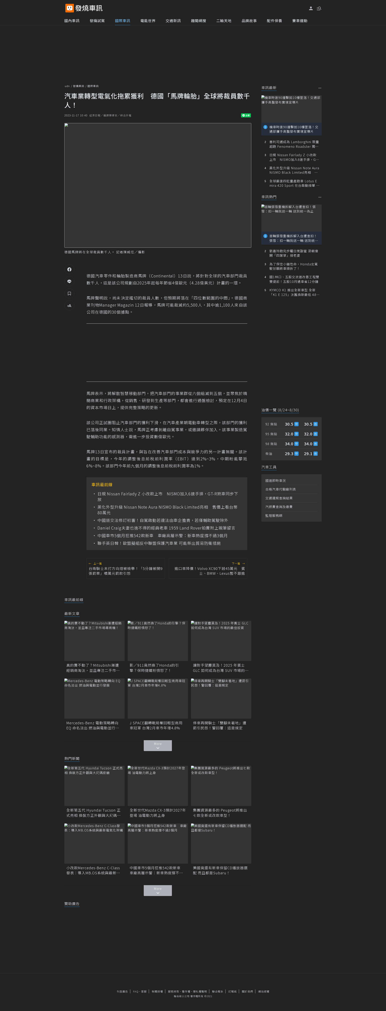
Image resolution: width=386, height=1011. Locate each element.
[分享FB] (69, 269)
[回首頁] (89, 8)
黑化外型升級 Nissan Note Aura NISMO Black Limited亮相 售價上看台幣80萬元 (168, 509)
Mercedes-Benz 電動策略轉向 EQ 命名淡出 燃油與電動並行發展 (92, 725)
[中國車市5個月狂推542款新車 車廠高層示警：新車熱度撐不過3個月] (158, 843)
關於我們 (247, 991)
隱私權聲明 (200, 991)
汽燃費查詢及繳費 (279, 506)
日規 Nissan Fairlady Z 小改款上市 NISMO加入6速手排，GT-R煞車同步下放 (168, 496)
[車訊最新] (320, 88)
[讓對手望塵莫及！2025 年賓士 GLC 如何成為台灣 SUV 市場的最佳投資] (221, 641)
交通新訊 (173, 20)
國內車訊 (72, 20)
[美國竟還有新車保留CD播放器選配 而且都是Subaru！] (221, 843)
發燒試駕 (97, 20)
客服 (144, 991)
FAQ (136, 991)
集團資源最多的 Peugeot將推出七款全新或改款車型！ (220, 813)
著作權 (186, 991)
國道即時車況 (275, 480)
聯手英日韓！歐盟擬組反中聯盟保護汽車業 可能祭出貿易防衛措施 (159, 543)
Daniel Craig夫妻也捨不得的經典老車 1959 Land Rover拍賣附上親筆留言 (166, 528)
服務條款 (173, 991)
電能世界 (148, 20)
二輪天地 (224, 20)
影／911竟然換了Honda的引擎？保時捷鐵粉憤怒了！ (154, 668)
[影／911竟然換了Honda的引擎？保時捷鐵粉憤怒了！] (158, 641)
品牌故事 (249, 20)
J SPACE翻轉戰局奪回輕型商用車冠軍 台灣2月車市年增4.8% (156, 725)
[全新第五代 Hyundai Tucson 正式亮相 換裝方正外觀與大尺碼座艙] (94, 786)
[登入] (311, 8)
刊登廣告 (122, 991)
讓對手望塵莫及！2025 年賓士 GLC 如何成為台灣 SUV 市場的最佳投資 (221, 668)
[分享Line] (69, 281)
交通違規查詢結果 (279, 498)
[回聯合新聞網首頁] (69, 8)
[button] (319, 8)
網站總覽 (263, 991)
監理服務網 (273, 515)
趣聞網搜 (198, 20)
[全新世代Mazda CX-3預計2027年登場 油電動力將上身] (158, 786)
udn (67, 86)
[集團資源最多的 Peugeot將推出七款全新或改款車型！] (221, 786)
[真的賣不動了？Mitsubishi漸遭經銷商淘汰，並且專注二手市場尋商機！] (94, 641)
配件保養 (274, 20)
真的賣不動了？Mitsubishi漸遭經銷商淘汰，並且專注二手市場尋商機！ (93, 668)
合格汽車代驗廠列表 (280, 489)
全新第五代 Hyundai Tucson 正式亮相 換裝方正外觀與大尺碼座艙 (93, 813)
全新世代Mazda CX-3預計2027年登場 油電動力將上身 (158, 813)
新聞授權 (157, 991)
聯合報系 (217, 991)
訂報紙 (232, 991)
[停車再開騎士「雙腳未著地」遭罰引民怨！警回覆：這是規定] (221, 698)
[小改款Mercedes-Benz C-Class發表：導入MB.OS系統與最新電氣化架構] (94, 843)
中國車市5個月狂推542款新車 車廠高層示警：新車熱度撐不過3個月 (163, 535)
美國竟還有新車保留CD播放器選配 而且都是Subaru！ (220, 870)
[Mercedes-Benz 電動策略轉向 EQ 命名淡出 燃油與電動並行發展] (94, 698)
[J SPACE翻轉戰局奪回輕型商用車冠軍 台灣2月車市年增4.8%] (158, 698)
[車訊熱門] (320, 197)
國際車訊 (122, 20)
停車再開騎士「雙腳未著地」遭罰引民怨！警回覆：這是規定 (219, 725)
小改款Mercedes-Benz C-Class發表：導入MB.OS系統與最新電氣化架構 (93, 870)
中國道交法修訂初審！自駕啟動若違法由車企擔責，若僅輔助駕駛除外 (163, 520)
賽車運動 (300, 20)
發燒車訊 (78, 86)
